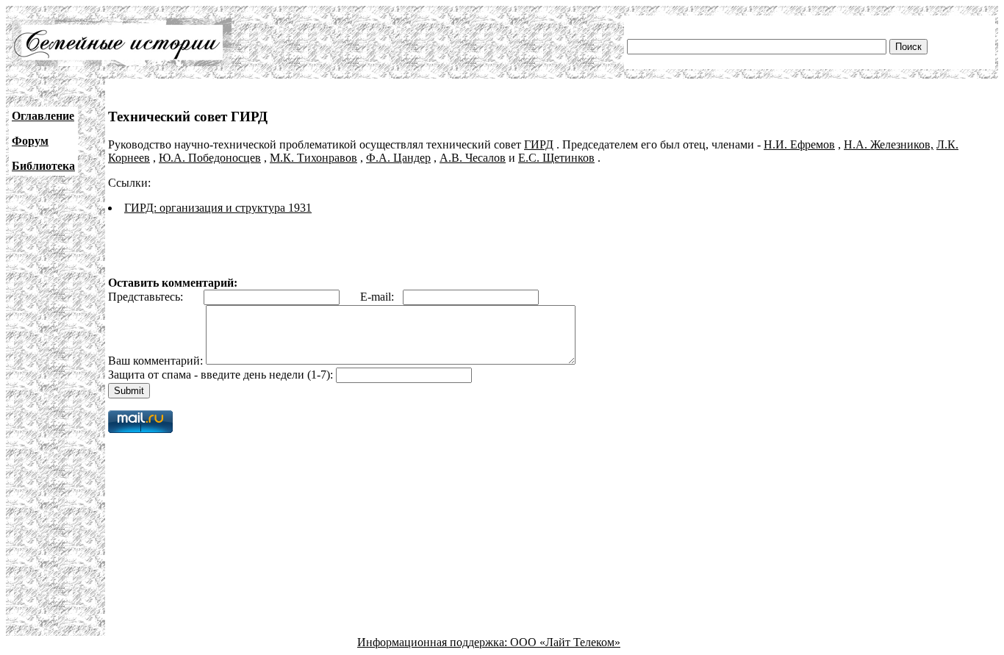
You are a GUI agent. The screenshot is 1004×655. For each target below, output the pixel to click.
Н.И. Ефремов (799, 144)
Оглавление (43, 116)
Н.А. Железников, (888, 144)
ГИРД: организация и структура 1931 (218, 207)
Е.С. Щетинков (556, 157)
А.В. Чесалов (473, 157)
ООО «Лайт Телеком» (565, 642)
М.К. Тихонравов (313, 157)
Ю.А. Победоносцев (210, 157)
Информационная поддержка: (433, 642)
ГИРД (538, 144)
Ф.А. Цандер (398, 157)
